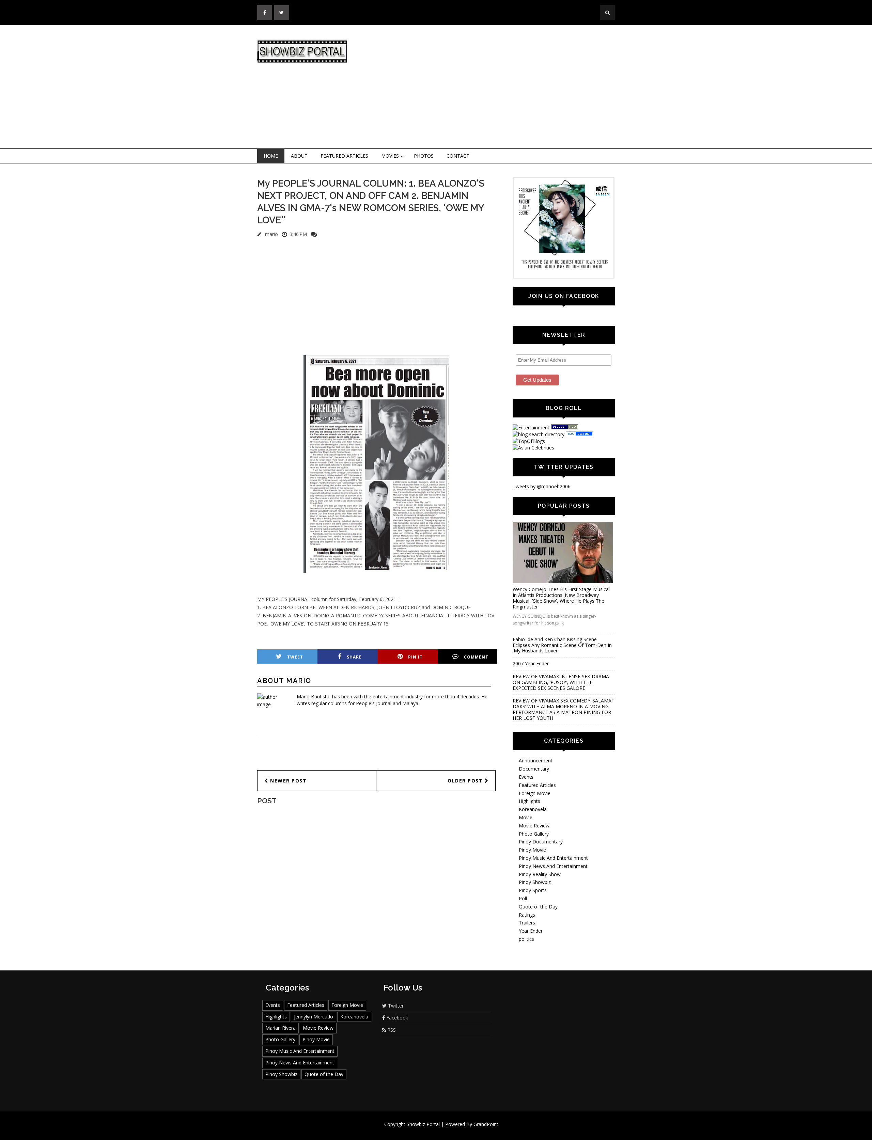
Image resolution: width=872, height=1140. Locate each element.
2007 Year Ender (531, 663)
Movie (525, 817)
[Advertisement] (492, 87)
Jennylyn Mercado (313, 1016)
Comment (476, 657)
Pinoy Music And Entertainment (553, 858)
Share (354, 657)
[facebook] (264, 12)
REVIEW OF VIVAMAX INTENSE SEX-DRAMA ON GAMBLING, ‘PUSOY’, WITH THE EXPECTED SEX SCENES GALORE (561, 682)
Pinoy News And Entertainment (553, 866)
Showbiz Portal (423, 1124)
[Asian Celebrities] (533, 447)
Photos (424, 156)
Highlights (529, 801)
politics (526, 939)
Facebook (396, 1017)
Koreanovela (533, 809)
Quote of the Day (538, 906)
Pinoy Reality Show (540, 874)
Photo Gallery (534, 833)
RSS (391, 1030)
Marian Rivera (280, 1028)
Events (526, 777)
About (299, 156)
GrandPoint (485, 1124)
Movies (390, 156)
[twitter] (281, 12)
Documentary (534, 768)
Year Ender (531, 931)
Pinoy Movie (532, 849)
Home (271, 156)
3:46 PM (298, 234)
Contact (458, 156)
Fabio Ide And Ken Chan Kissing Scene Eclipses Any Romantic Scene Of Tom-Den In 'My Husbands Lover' (562, 645)
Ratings (527, 915)
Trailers (527, 922)
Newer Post (287, 780)
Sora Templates (456, 1130)
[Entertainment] (531, 427)
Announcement (535, 760)
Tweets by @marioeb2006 (542, 486)
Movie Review (534, 825)
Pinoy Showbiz (535, 882)
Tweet (295, 657)
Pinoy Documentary (541, 841)
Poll (523, 898)
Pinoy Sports (533, 890)
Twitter (395, 1005)
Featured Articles (344, 156)
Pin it (415, 657)
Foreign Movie (534, 793)
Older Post (466, 780)
